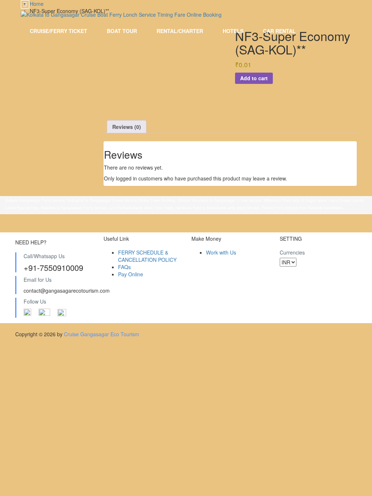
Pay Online (130, 274)
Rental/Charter (180, 30)
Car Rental (279, 30)
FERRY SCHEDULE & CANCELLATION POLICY (147, 256)
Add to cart (254, 78)
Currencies (292, 252)
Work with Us (221, 252)
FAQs (124, 267)
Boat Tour (122, 30)
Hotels (233, 30)
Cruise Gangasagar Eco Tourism (101, 334)
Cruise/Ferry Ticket (58, 30)
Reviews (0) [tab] (126, 126)
